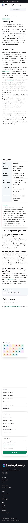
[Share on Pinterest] (8, 292)
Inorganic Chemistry (8, 398)
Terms (12, 520)
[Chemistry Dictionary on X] (3, 473)
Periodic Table (5, 485)
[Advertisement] (14, 141)
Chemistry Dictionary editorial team (12, 306)
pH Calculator (6, 426)
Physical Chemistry (8, 402)
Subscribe (15, 452)
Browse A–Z (5, 480)
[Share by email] (14, 292)
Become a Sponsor (6, 513)
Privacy (8, 520)
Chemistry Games (6, 494)
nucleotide (10, 80)
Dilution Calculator (8, 420)
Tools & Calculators (6, 487)
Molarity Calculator (8, 417)
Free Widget (5, 499)
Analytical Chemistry (8, 405)
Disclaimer (17, 520)
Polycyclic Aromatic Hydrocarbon (11, 302)
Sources (3, 520)
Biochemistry (8, 15)
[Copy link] (18, 292)
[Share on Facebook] (11, 292)
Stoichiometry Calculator (9, 429)
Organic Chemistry (8, 395)
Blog (3, 496)
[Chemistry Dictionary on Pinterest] (6, 473)
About (3, 505)
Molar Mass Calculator (8, 423)
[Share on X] (4, 292)
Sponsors (4, 510)
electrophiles (5, 71)
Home (3, 15)
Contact (3, 508)
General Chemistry (8, 392)
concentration (9, 279)
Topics (3, 482)
